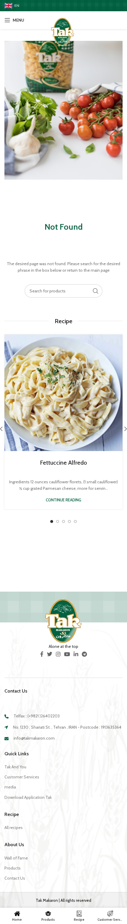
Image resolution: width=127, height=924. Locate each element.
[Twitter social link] (49, 654)
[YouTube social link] (67, 654)
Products (12, 868)
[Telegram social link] (84, 654)
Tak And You (15, 767)
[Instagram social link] (58, 654)
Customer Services (21, 777)
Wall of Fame (16, 858)
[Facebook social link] (41, 654)
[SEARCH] (95, 291)
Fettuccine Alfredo (63, 462)
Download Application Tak (28, 797)
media (10, 787)
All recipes (13, 827)
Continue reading (63, 500)
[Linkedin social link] (76, 654)
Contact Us (14, 878)
